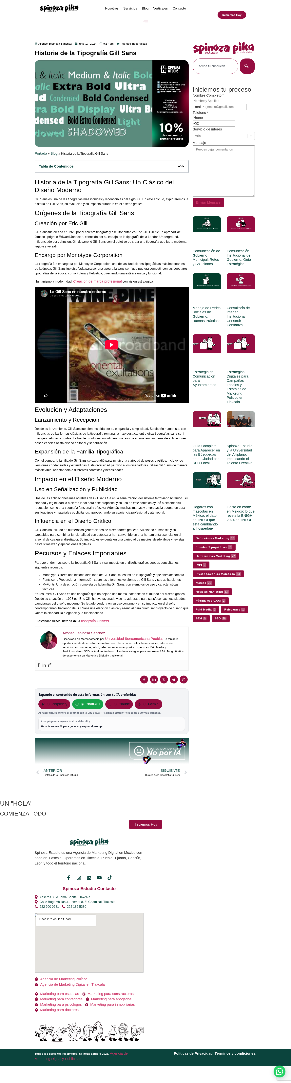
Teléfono (200, 112)
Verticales (160, 8)
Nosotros (112, 8)
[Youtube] (99, 878)
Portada (41, 153)
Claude (124, 704)
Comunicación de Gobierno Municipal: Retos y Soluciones (206, 257)
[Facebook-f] (68, 878)
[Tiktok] (109, 878)
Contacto (179, 8)
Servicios (130, 8)
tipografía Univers (95, 621)
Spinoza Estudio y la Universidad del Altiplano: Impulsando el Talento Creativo (239, 454)
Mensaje (199, 143)
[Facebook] (38, 665)
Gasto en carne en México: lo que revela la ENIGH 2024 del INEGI (241, 513)
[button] (145, 21)
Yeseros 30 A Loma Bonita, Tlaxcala (65, 897)
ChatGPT (93, 704)
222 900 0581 (49, 906)
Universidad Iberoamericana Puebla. (134, 639)
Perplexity (59, 704)
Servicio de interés (207, 129)
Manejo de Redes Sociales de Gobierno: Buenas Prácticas (207, 314)
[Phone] (49, 665)
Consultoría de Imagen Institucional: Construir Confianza (238, 316)
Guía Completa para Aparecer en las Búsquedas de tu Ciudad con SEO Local (206, 454)
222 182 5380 (76, 906)
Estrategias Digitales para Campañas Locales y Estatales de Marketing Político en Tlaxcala (237, 387)
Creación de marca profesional (97, 281)
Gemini (153, 704)
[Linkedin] (44, 665)
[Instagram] (79, 878)
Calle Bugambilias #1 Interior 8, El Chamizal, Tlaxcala (77, 902)
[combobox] (215, 66)
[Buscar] (247, 66)
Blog (145, 8)
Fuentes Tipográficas (134, 43)
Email (198, 107)
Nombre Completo (208, 95)
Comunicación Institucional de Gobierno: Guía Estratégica (239, 257)
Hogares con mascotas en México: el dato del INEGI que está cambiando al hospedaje (205, 517)
